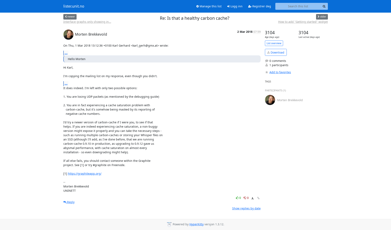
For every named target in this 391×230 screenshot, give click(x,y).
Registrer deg (261, 6)
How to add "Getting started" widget (303, 22)
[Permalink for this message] (258, 198)
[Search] (324, 6)
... (66, 53)
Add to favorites (280, 72)
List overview (274, 43)
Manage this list (210, 6)
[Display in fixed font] (252, 198)
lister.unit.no (73, 6)
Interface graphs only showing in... (87, 22)
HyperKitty (196, 224)
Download (277, 52)
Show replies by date (246, 208)
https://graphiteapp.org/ (84, 173)
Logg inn (236, 6)
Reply (70, 202)
